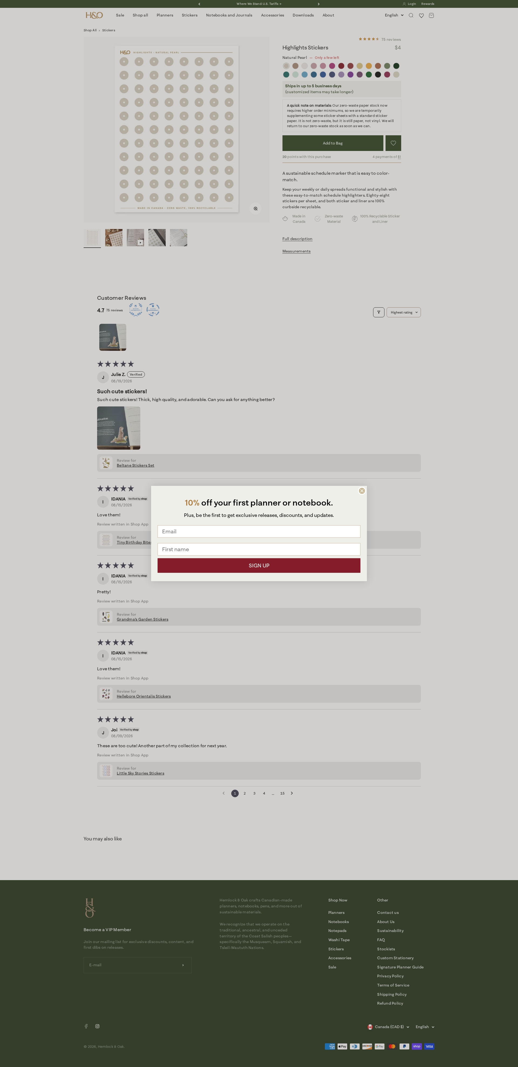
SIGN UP (259, 565)
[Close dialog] (362, 490)
